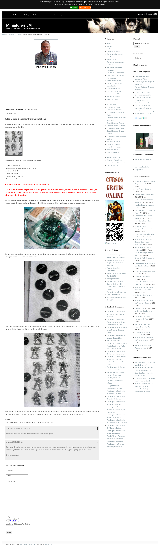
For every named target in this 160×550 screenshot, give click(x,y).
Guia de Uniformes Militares (144, 103)
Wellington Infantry (113, 279)
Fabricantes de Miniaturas (115, 94)
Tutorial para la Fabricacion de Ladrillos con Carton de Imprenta (116, 314)
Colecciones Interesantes (115, 75)
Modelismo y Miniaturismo (144, 159)
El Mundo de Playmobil (115, 107)
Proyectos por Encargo (143, 113)
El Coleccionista (112, 104)
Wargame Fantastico (114, 144)
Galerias (16, 15)
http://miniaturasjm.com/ (27, 544)
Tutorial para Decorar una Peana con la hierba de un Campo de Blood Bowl (116, 322)
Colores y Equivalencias (115, 83)
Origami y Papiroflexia (114, 160)
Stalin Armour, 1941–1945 (115, 281)
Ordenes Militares (113, 152)
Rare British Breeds (113, 295)
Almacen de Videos (113, 96)
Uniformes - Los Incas (142, 276)
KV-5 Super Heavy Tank (143, 221)
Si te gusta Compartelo (143, 95)
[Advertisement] (51, 85)
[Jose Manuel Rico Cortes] (110, 243)
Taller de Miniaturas (113, 89)
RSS (53, 15)
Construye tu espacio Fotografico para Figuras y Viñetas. (116, 380)
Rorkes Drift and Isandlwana (116, 292)
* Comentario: (10, 481)
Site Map (26, 15)
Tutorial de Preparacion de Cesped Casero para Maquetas (144, 242)
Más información (85, 7)
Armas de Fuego (112, 99)
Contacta (45, 15)
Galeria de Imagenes (142, 76)
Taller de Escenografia (114, 91)
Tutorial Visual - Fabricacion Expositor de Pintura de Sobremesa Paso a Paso (116, 438)
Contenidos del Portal (142, 92)
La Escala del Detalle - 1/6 (116, 163)
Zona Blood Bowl (112, 165)
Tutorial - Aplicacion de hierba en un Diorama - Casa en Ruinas (117, 330)
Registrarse (139, 170)
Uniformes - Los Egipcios (143, 311)
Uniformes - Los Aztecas (143, 295)
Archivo (35, 15)
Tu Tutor (110, 49)
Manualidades (111, 86)
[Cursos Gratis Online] (114, 199)
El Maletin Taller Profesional (144, 258)
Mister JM (48, 544)
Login (61, 15)
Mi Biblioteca (111, 57)
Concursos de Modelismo (115, 73)
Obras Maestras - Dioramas (116, 126)
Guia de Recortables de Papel (145, 111)
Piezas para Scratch (114, 81)
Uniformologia (111, 155)
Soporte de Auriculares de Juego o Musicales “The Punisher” (115, 262)
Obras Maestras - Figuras (115, 123)
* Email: (8, 476)
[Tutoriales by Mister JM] (114, 221)
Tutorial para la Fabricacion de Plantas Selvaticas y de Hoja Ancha (116, 409)
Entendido (73, 7)
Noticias (109, 46)
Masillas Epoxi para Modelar (144, 205)
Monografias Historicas (114, 110)
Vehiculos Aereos (113, 149)
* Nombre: (9, 470)
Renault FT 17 (140, 308)
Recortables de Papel (114, 157)
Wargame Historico (113, 141)
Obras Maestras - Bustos (115, 128)
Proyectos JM (111, 59)
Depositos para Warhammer (144, 194)
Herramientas (111, 78)
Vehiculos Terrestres (114, 147)
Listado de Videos (141, 79)
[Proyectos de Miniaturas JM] (46, 68)
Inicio (7, 15)
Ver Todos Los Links (142, 167)
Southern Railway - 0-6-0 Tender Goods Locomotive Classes (116, 286)
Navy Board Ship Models (143, 189)
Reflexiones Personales (115, 54)
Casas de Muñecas (113, 102)
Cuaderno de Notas (14, 35)
